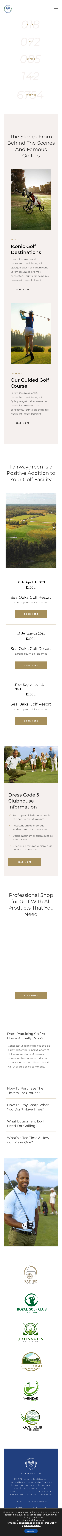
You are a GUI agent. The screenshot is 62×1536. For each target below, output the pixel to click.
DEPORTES (20, 1507)
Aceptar (31, 1531)
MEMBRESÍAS (40, 1507)
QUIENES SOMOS (37, 1502)
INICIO (18, 1502)
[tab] (31, 1035)
